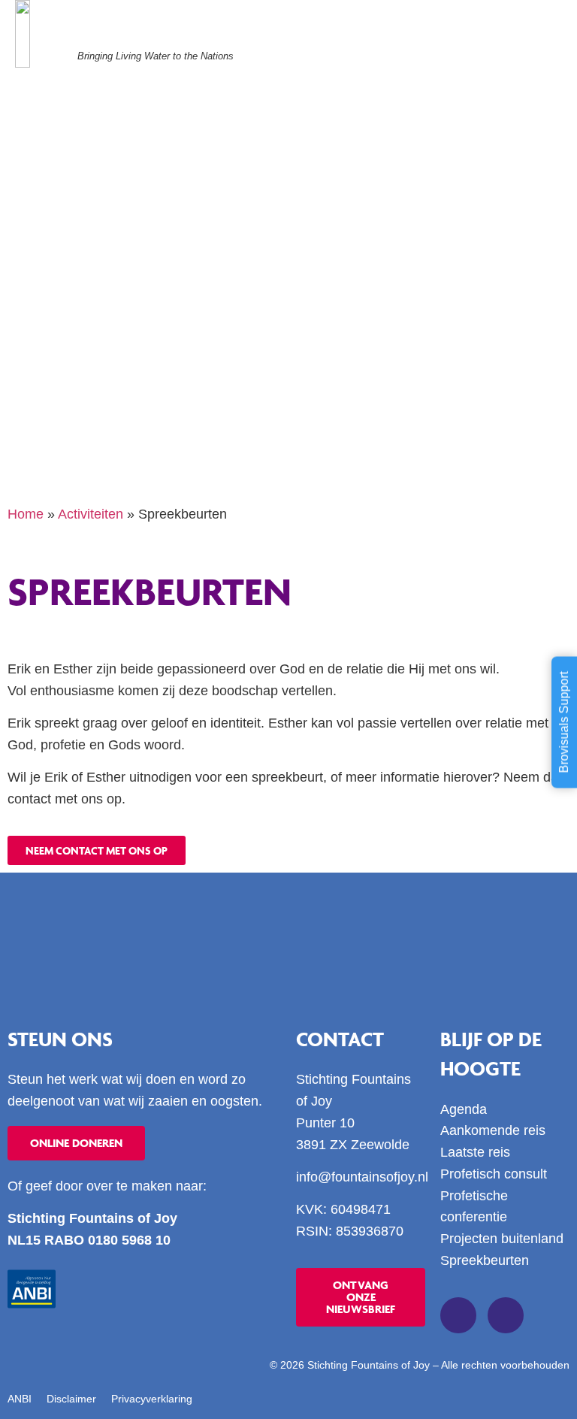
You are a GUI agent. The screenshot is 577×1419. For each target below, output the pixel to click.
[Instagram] (506, 1315)
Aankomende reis (492, 1130)
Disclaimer (71, 1399)
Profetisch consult (493, 1173)
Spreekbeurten (484, 1260)
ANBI (20, 1399)
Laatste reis (475, 1152)
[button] (548, 41)
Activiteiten (90, 514)
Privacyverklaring (151, 1399)
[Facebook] (458, 1315)
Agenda (463, 1109)
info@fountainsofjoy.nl (362, 1177)
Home (26, 514)
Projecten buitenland (501, 1238)
